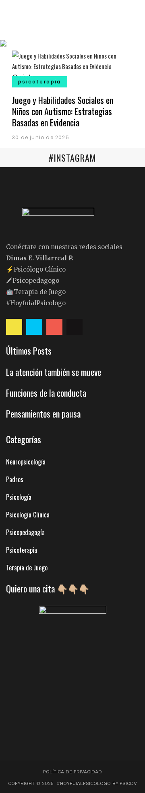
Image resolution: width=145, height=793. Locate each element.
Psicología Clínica (28, 514)
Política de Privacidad (72, 772)
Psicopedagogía (25, 532)
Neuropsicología (26, 461)
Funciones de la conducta (46, 392)
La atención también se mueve (53, 371)
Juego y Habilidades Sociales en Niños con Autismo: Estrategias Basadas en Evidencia (62, 111)
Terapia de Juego (27, 567)
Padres (14, 479)
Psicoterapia (21, 550)
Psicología (18, 497)
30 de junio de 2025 (40, 137)
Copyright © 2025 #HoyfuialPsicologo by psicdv (72, 783)
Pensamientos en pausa (43, 413)
